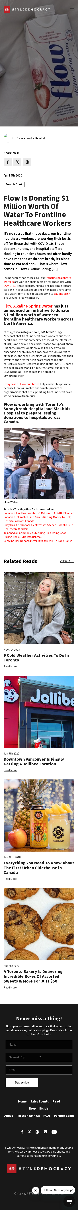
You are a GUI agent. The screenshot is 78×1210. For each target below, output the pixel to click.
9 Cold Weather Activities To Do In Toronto (36, 657)
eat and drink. (62, 294)
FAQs (46, 1116)
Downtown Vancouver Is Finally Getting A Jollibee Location (34, 761)
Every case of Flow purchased (21, 384)
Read (56, 1101)
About (8, 1116)
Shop (32, 1108)
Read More (10, 667)
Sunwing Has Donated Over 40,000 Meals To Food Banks (38, 541)
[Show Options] (54, 1057)
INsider (44, 1108)
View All (67, 561)
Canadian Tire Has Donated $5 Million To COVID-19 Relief (39, 513)
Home (22, 1101)
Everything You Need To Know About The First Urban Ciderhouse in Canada (39, 868)
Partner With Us (28, 1116)
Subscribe (22, 1082)
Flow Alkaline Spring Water (28, 306)
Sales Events (39, 1101)
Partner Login (64, 1116)
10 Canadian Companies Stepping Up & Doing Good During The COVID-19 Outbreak (35, 535)
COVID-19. (10, 286)
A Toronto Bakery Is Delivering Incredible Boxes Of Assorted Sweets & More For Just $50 (33, 976)
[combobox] (23, 1057)
